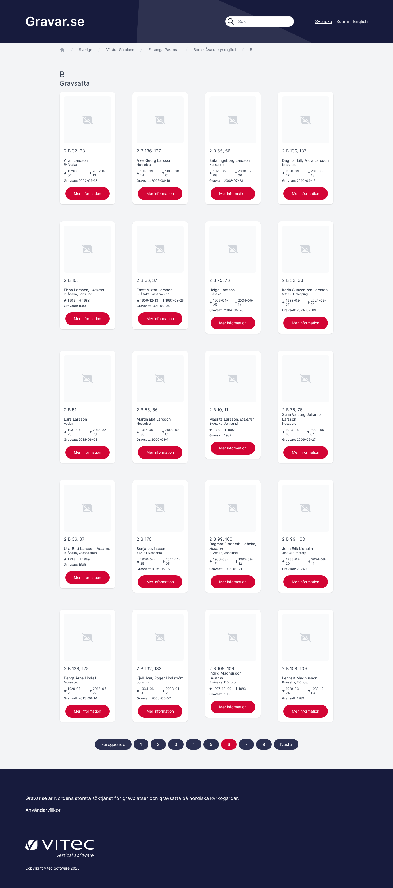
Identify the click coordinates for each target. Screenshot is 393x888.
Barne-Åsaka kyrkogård (215, 49)
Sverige (85, 49)
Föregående (113, 744)
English (360, 21)
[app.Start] (62, 49)
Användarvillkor (43, 810)
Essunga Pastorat (164, 49)
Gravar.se (54, 21)
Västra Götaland (120, 49)
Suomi (342, 21)
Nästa (286, 744)
